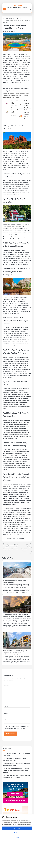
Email (6, 713)
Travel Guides (17, 5)
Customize (17, 832)
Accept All (17, 828)
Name (6, 706)
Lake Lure (16, 538)
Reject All (17, 837)
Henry (13, 31)
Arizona (9, 538)
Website (6, 719)
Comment (7, 685)
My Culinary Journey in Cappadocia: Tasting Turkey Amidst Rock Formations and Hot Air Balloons (16, 770)
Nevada (21, 538)
